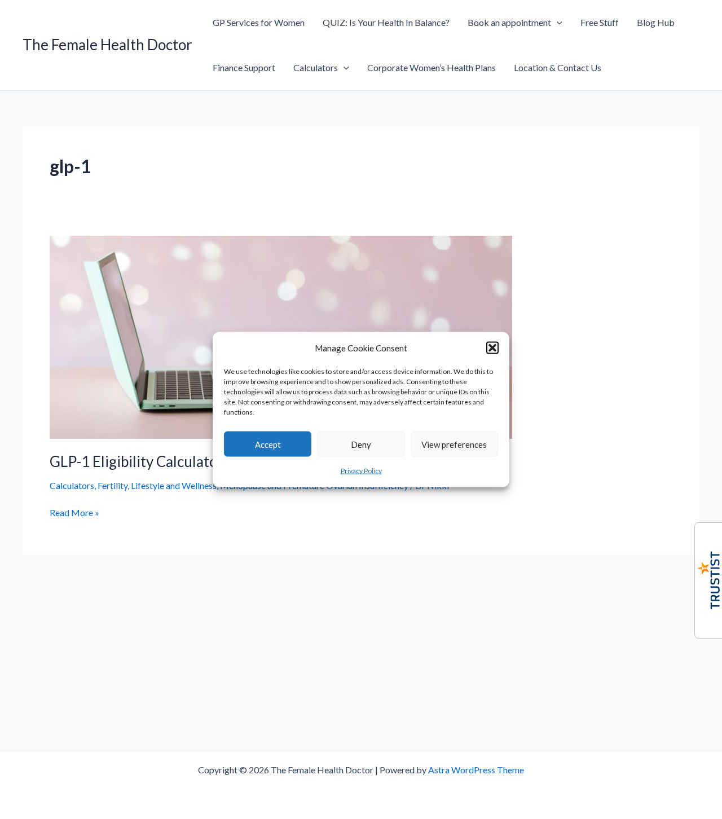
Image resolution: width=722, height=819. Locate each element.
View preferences (454, 444)
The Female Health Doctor (107, 45)
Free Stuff (599, 22)
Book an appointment (509, 22)
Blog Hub (656, 22)
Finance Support (244, 67)
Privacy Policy (361, 470)
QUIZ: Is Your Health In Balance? (386, 22)
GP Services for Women (259, 22)
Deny (361, 444)
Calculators (315, 67)
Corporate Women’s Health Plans (431, 67)
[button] (492, 348)
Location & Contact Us (557, 67)
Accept (268, 444)
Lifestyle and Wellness (174, 485)
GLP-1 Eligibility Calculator (136, 461)
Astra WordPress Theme (476, 769)
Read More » (74, 513)
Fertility (112, 485)
